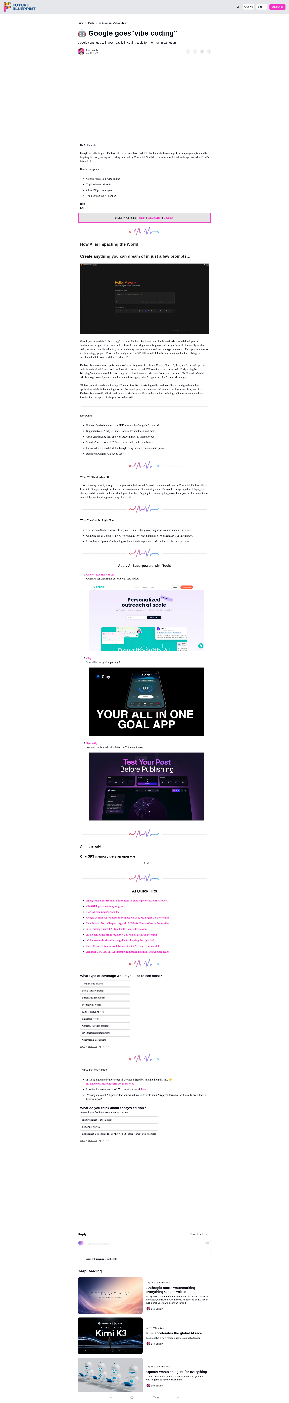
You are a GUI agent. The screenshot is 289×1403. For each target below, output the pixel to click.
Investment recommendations (96, 1032)
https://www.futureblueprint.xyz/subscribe (110, 1083)
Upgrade (168, 217)
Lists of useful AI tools (93, 1011)
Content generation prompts (95, 1025)
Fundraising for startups (93, 997)
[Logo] (22, 7)
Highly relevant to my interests (97, 1119)
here (143, 1089)
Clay (88, 658)
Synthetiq (91, 743)
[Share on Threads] (202, 51)
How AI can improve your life (103, 912)
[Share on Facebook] (188, 51)
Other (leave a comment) (94, 1039)
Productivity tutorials (92, 1004)
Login (82, 1046)
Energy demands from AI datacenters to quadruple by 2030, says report (127, 900)
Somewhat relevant (91, 1126)
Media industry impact (93, 990)
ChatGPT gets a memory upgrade (105, 906)
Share (142, 217)
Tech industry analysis (92, 983)
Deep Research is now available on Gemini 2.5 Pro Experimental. (123, 946)
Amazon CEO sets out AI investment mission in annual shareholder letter (127, 951)
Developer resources (91, 1018)
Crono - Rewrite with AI (100, 574)
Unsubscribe (154, 217)
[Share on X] (195, 51)
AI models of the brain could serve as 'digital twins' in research (121, 934)
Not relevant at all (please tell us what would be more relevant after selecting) (119, 1133)
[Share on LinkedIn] (209, 51)
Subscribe (92, 1046)
